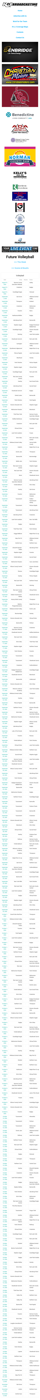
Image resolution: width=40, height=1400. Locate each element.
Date (5, 279)
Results (26, 279)
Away (20, 279)
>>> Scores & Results (20, 268)
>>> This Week (20, 262)
